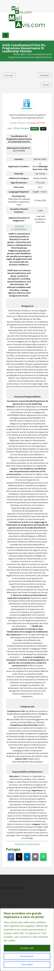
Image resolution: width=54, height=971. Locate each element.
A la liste (9, 75)
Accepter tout (27, 948)
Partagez (13, 849)
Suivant (46, 84)
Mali (43, 129)
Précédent (44, 75)
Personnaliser (27, 956)
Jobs (23, 54)
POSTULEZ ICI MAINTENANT (19, 228)
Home (16, 54)
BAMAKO (35, 129)
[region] (27, 939)
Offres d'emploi (21, 128)
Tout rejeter (27, 964)
